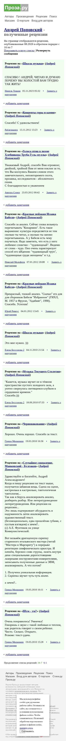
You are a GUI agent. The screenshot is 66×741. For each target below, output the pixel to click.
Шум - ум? (30, 611)
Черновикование (34, 423)
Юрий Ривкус (12, 311)
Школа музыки (33, 63)
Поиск (53, 16)
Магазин (10, 20)
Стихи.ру (57, 676)
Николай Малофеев (15, 262)
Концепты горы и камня (39, 112)
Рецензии (41, 16)
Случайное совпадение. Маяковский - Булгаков (29, 464)
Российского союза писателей (27, 736)
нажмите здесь (26, 728)
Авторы (9, 16)
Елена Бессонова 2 (14, 350)
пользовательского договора (26, 691)
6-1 (45, 662)
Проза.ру (11, 679)
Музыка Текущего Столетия (41, 371)
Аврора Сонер (12, 192)
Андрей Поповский (23, 29)
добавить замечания (17, 103)
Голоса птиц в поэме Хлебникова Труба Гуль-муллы (27, 153)
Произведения (25, 16)
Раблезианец (11, 130)
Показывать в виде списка (19, 50)
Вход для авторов (42, 20)
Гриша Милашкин (14, 441)
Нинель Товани (13, 91)
